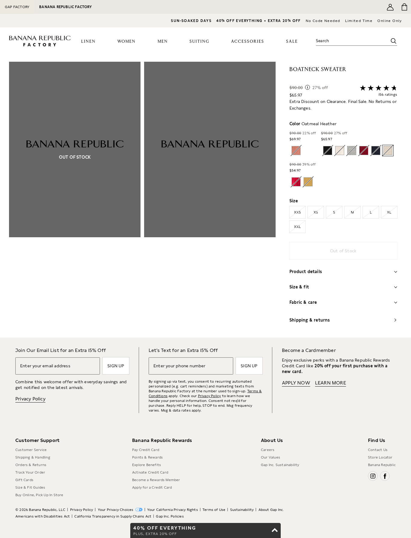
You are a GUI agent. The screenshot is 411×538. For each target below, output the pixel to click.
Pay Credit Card (145, 450)
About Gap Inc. (271, 510)
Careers (267, 450)
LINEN (88, 41)
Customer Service (31, 450)
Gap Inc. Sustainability (280, 465)
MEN (163, 41)
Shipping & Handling (32, 457)
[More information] (307, 87)
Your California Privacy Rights (172, 510)
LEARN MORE (330, 383)
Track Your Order (30, 472)
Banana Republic (382, 465)
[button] (142, 199)
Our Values (270, 457)
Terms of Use (213, 510)
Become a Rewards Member (156, 480)
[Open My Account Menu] (390, 7)
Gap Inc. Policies (170, 516)
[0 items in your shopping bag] (404, 7)
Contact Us (378, 450)
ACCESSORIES (247, 41)
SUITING (199, 41)
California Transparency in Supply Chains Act (112, 516)
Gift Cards (24, 480)
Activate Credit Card (150, 472)
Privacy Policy (30, 399)
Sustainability (242, 510)
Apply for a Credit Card (152, 487)
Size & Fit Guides (30, 487)
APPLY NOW (296, 383)
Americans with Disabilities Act (42, 516)
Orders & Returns (30, 465)
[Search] (393, 41)
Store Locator (380, 457)
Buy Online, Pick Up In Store (39, 495)
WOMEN (126, 41)
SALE (292, 41)
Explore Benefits (146, 465)
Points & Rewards (147, 457)
